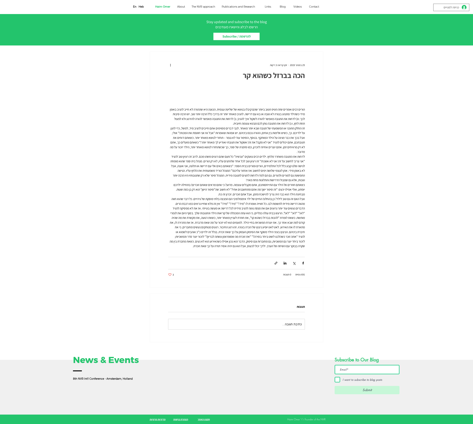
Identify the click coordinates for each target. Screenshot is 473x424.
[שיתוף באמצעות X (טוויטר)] (294, 263)
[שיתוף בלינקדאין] (285, 263)
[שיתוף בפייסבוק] (303, 263)
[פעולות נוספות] (170, 65)
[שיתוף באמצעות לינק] (276, 263)
